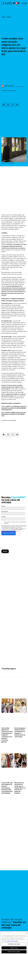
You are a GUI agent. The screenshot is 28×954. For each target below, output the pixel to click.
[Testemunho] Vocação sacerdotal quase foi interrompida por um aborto (14, 408)
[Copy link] (17, 105)
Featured (9, 17)
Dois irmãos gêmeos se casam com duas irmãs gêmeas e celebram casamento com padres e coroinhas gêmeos (7, 735)
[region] (14, 942)
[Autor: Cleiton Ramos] (4, 711)
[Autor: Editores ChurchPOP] (2, 86)
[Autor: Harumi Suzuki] (17, 711)
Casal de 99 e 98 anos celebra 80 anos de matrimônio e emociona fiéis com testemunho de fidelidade (7, 788)
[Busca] (23, 3)
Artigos (3, 17)
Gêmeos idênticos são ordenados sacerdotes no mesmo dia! (13, 414)
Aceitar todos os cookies (14, 951)
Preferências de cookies (14, 944)
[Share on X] (12, 105)
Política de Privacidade (17, 529)
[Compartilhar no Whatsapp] (8, 105)
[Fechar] (26, 933)
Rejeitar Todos (14, 947)
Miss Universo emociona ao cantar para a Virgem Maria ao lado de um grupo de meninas (19, 788)
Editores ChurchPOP (9, 85)
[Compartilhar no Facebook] (3, 105)
